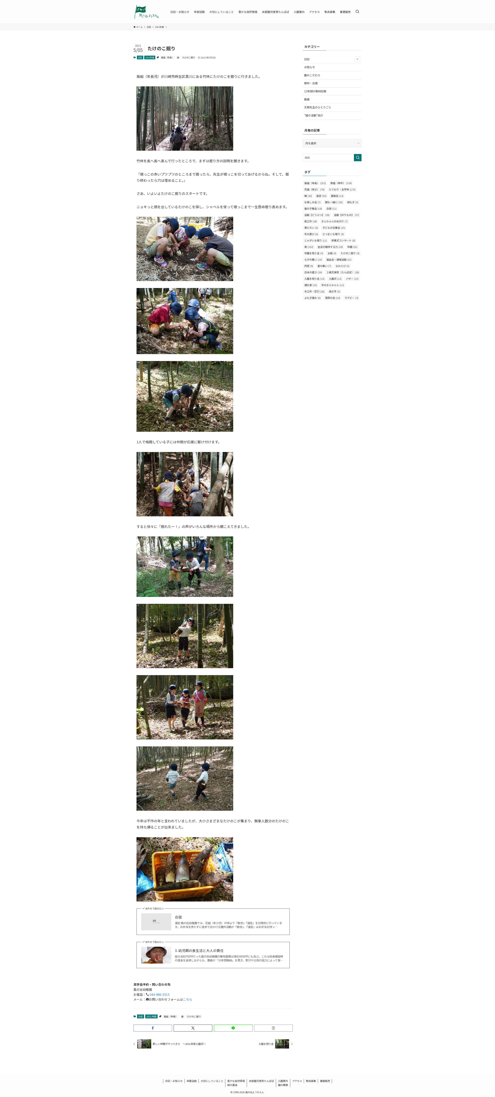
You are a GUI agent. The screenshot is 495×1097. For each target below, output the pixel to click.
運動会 (337, 196)
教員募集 (311, 1081)
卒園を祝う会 (313, 253)
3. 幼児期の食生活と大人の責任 (199, 950)
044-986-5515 (159, 994)
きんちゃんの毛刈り (334, 221)
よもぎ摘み (312, 298)
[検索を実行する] (358, 157)
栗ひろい (311, 227)
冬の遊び (311, 234)
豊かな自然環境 (236, 1081)
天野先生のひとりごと (317, 107)
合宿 (178, 917)
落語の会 (332, 298)
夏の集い (324, 266)
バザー (352, 278)
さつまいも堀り (333, 234)
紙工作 (310, 221)
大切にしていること (212, 1081)
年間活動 (192, 1081)
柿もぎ (352, 202)
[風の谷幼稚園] (146, 11)
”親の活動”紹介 (313, 115)
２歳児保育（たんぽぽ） (342, 272)
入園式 (335, 278)
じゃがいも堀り (315, 240)
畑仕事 (310, 285)
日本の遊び (313, 272)
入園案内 (283, 1081)
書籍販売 (325, 1081)
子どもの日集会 (334, 227)
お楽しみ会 (312, 202)
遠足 (321, 196)
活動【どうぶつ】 (316, 215)
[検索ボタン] (357, 12)
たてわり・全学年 (342, 189)
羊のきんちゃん (332, 285)
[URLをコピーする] (273, 1028)
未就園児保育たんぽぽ (261, 1081)
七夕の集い (313, 259)
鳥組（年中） (341, 183)
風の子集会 (313, 208)
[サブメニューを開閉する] (357, 59)
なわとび (342, 266)
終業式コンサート (343, 240)
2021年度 (149, 57)
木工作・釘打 (314, 291)
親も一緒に (334, 202)
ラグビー (351, 298)
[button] (152, 1028)
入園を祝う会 (314, 278)
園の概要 (283, 1085)
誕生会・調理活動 (339, 259)
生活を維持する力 (330, 247)
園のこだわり (312, 75)
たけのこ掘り (188, 57)
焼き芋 (334, 291)
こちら (187, 999)
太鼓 (332, 253)
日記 (140, 57)
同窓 (308, 266)
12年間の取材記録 (315, 91)
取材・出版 (311, 83)
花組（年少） (314, 189)
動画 (307, 99)
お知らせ (309, 67)
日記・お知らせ (174, 1081)
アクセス (297, 1081)
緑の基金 (232, 1085)
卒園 (352, 247)
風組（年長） (167, 57)
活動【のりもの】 (346, 215)
